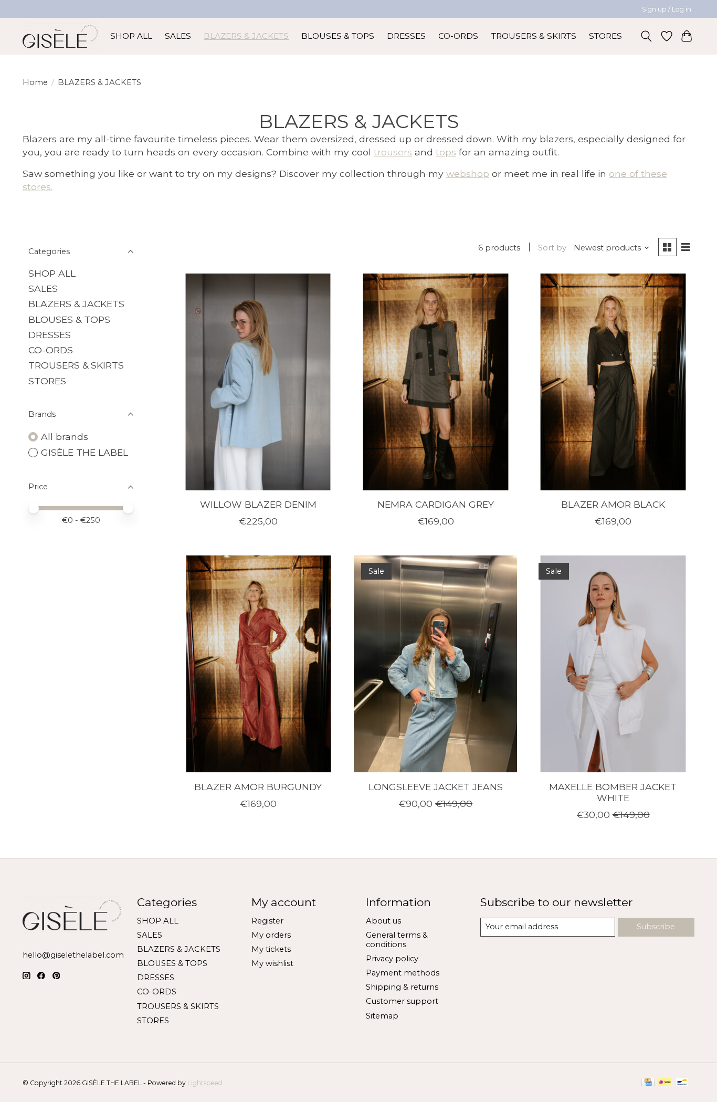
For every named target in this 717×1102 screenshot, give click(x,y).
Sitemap (382, 1016)
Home (35, 82)
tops (446, 152)
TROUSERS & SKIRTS (533, 36)
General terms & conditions (397, 939)
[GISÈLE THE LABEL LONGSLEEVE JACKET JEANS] (435, 663)
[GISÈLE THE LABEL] (61, 36)
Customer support (402, 1001)
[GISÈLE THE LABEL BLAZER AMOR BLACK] (612, 382)
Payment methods (402, 973)
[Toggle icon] (646, 36)
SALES (178, 36)
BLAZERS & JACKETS (246, 36)
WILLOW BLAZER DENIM (258, 504)
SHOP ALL (131, 36)
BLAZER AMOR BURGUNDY (258, 786)
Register (267, 921)
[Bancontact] (682, 1083)
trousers (393, 152)
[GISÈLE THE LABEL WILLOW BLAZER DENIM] (258, 382)
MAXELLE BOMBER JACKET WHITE (613, 792)
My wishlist (272, 963)
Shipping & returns (402, 987)
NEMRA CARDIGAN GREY (435, 504)
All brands (64, 436)
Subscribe (656, 926)
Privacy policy (392, 958)
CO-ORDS (458, 36)
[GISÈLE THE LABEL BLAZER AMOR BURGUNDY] (258, 663)
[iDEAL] (664, 1083)
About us (383, 921)
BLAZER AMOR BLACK (613, 504)
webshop (467, 173)
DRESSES (406, 36)
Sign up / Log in (666, 9)
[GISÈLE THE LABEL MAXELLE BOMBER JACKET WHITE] (612, 663)
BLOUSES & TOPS (337, 36)
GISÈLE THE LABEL (84, 452)
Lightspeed (204, 1083)
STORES (605, 36)
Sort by (552, 248)
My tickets (271, 949)
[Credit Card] (648, 1083)
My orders (271, 935)
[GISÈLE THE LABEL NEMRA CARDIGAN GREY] (435, 382)
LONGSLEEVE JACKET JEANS (435, 786)
